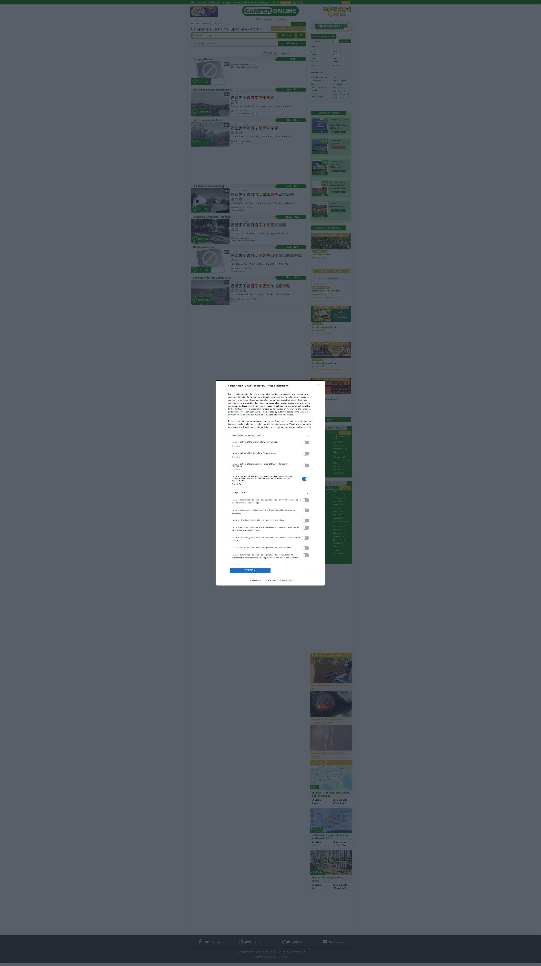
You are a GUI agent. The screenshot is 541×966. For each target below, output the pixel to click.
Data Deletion (255, 580)
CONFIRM (250, 570)
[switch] (305, 442)
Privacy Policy (286, 580)
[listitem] (270, 436)
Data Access (270, 580)
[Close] (319, 386)
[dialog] (270, 483)
